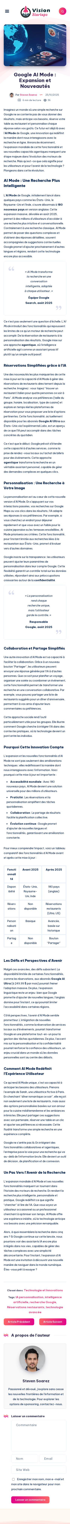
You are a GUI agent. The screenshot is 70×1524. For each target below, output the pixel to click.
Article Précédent (19, 1321)
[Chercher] (62, 11)
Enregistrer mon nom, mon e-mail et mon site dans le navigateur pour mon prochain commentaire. (37, 1484)
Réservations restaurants (25, 1307)
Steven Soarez (36, 1381)
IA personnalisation (29, 1297)
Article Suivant (52, 1321)
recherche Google (43, 1302)
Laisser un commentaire (30, 1499)
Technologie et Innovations (43, 1290)
